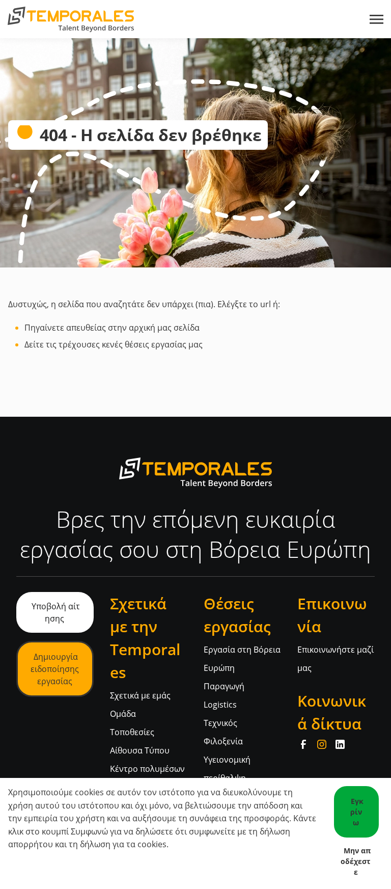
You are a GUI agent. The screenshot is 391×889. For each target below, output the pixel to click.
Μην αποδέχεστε (356, 861)
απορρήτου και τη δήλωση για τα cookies (87, 844)
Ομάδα (123, 713)
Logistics (220, 704)
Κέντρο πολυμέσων (147, 768)
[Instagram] (322, 744)
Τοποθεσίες (132, 732)
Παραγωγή (224, 686)
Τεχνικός (220, 723)
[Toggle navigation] (377, 19)
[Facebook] (303, 744)
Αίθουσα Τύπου (140, 750)
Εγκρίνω (357, 811)
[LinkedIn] (340, 744)
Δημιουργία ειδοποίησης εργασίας (55, 669)
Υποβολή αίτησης (56, 612)
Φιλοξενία (223, 741)
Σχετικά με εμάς (140, 695)
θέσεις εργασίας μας (164, 344)
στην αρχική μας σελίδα (154, 327)
